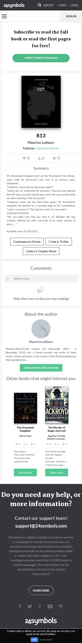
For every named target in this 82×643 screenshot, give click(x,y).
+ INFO (62, 5)
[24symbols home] (14, 5)
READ (41, 100)
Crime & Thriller (59, 241)
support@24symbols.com (41, 525)
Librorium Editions (47, 148)
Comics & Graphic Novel (41, 251)
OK (34, 640)
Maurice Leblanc (41, 142)
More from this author (41, 367)
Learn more (46, 639)
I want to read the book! (41, 57)
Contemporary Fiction (27, 241)
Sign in (71, 16)
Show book (25, 472)
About (48, 5)
